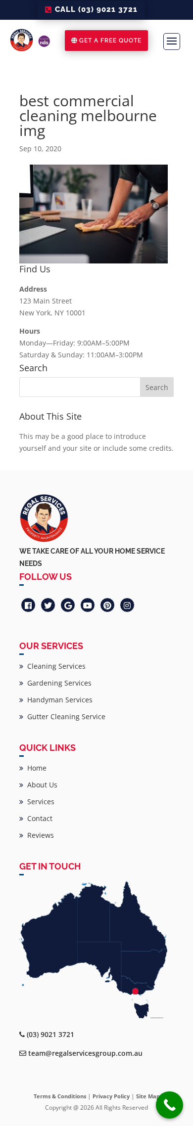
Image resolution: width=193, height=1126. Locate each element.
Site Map (148, 1096)
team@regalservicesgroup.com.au (85, 1053)
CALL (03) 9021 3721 (96, 9)
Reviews (38, 835)
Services (38, 801)
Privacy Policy (111, 1096)
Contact (37, 818)
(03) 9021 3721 (50, 1034)
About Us (40, 784)
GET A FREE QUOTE (110, 40)
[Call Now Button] (169, 1105)
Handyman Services (58, 699)
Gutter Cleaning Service (64, 716)
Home (35, 768)
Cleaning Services (54, 666)
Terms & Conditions (60, 1096)
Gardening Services (57, 683)
